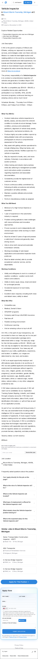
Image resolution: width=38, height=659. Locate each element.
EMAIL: (4, 601)
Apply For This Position (18, 582)
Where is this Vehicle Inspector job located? (15, 495)
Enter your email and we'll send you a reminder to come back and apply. (18, 447)
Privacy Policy (23, 637)
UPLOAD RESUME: (14, 619)
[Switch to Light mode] (34, 2)
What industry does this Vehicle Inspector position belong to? (17, 511)
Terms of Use (13, 637)
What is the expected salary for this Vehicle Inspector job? (15, 520)
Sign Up (29, 2)
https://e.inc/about (13, 71)
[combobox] (5, 608)
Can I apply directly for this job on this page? (16, 478)
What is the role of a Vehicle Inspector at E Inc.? (17, 487)
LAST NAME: (22, 596)
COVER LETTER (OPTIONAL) (9, 623)
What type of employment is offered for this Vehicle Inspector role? (17, 503)
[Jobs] (6, 2)
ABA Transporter (9, 548)
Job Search (18, 2)
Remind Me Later (30, 452)
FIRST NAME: (5, 596)
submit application (19, 631)
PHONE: (4, 607)
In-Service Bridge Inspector (12, 560)
